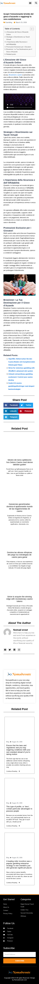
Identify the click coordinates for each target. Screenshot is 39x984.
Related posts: (11, 54)
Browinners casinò (15, 75)
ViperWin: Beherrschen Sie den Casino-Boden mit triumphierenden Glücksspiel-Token (21, 362)
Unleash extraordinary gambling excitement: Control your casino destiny (20, 377)
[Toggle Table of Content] (30, 29)
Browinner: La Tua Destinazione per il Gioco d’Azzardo (19, 50)
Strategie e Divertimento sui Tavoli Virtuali (18, 38)
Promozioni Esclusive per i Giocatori (18, 47)
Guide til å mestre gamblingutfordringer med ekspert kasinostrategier (21, 386)
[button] (30, 3)
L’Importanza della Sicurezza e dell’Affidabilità (16, 43)
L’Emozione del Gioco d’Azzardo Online (17, 33)
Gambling (8, 22)
